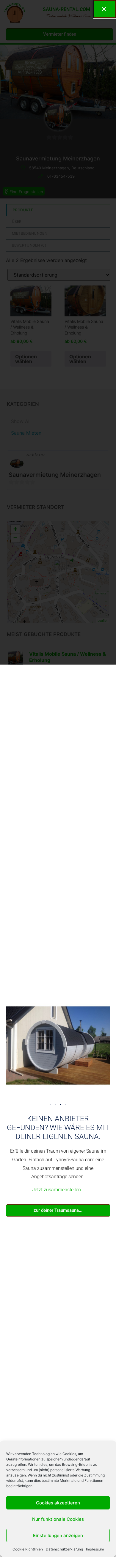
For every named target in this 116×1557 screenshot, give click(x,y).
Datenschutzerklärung (64, 1549)
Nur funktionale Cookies (58, 1519)
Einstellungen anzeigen (58, 1535)
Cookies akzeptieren (58, 1503)
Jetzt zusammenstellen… (58, 1189)
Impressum (95, 1549)
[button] (50, 1104)
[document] (58, 778)
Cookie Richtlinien (27, 1549)
